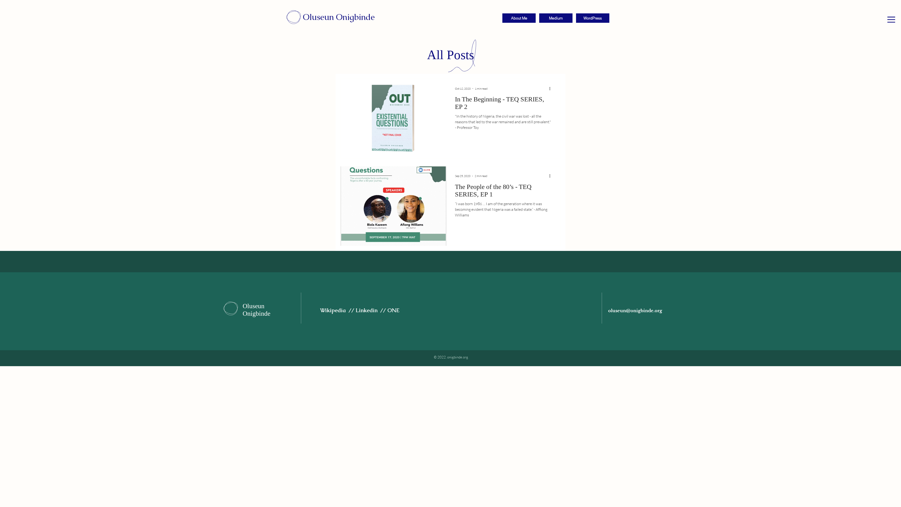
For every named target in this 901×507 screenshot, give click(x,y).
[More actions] (551, 88)
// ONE (390, 310)
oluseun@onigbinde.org (635, 310)
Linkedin (368, 310)
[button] (891, 20)
